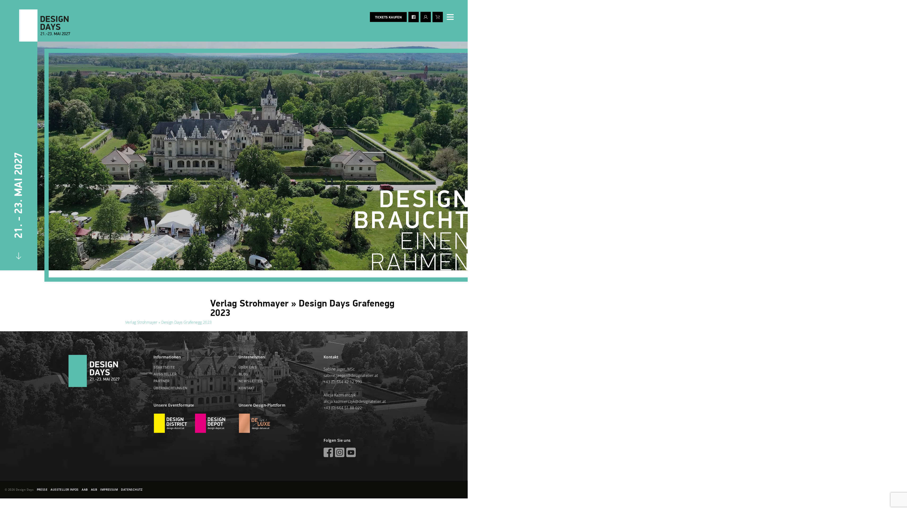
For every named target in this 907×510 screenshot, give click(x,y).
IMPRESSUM (109, 490)
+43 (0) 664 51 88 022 (343, 407)
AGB (94, 490)
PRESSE (42, 490)
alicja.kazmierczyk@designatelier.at (355, 401)
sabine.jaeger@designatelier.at (351, 375)
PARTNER (162, 381)
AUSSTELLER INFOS (64, 490)
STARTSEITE (164, 368)
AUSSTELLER (165, 374)
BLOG (243, 374)
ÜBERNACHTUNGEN (171, 388)
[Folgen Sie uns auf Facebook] (413, 17)
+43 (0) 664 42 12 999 (343, 381)
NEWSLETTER (251, 381)
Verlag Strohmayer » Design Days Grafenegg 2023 (168, 322)
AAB (85, 490)
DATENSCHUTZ (131, 490)
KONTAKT (247, 388)
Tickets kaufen (388, 17)
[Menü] (450, 17)
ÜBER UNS (248, 368)
